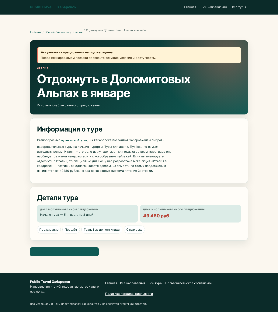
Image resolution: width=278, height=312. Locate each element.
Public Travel (53, 7)
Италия (77, 32)
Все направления (214, 7)
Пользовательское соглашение (188, 283)
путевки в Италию (75, 140)
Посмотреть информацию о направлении (64, 252)
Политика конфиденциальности (129, 294)
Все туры (239, 7)
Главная (190, 7)
